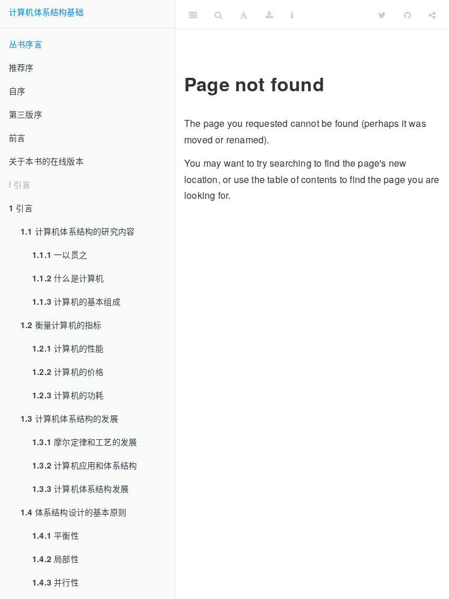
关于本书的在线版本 (46, 161)
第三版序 (25, 114)
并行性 (55, 582)
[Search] (218, 14)
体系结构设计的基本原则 (73, 512)
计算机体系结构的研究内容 (77, 231)
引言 (21, 208)
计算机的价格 (67, 371)
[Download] (269, 14)
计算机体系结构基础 (46, 12)
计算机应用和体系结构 (84, 465)
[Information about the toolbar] (292, 14)
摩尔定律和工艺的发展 (84, 441)
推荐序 (21, 67)
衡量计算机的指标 (60, 325)
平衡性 (55, 535)
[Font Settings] (243, 14)
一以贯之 (59, 254)
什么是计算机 (67, 278)
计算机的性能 (67, 348)
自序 (17, 91)
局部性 (55, 558)
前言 (17, 137)
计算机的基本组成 (76, 301)
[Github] (407, 14)
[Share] (432, 14)
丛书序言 (25, 44)
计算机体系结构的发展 (69, 418)
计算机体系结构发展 (80, 488)
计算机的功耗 (67, 395)
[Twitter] (382, 14)
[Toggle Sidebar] (193, 14)
